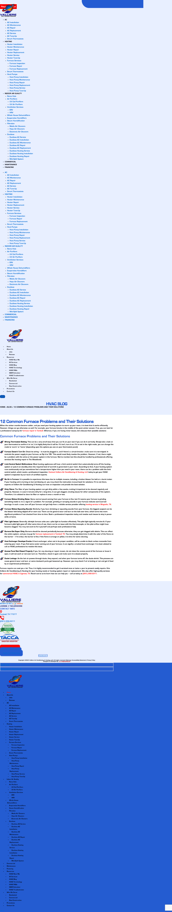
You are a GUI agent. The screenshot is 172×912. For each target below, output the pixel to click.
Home (9, 692)
